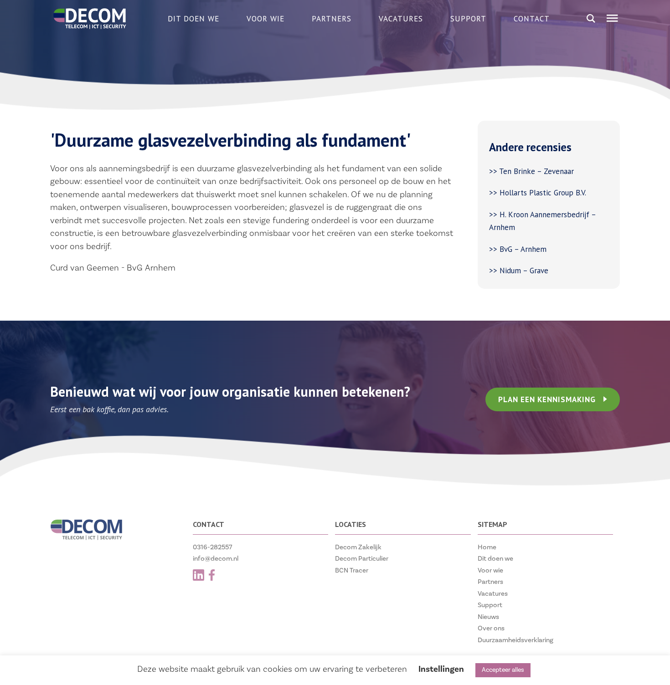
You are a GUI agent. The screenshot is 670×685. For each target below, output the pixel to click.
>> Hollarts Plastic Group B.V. (537, 193)
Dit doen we (193, 19)
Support (468, 19)
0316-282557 (212, 547)
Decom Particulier (361, 558)
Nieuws (488, 617)
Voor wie (265, 19)
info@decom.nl (215, 558)
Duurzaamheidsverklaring (515, 640)
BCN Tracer (351, 570)
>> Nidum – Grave (518, 271)
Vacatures (401, 19)
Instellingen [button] (441, 669)
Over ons (491, 628)
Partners (331, 19)
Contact (532, 19)
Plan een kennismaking (547, 399)
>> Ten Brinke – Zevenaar (531, 171)
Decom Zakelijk (358, 547)
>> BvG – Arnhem (517, 249)
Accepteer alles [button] (503, 670)
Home (487, 547)
